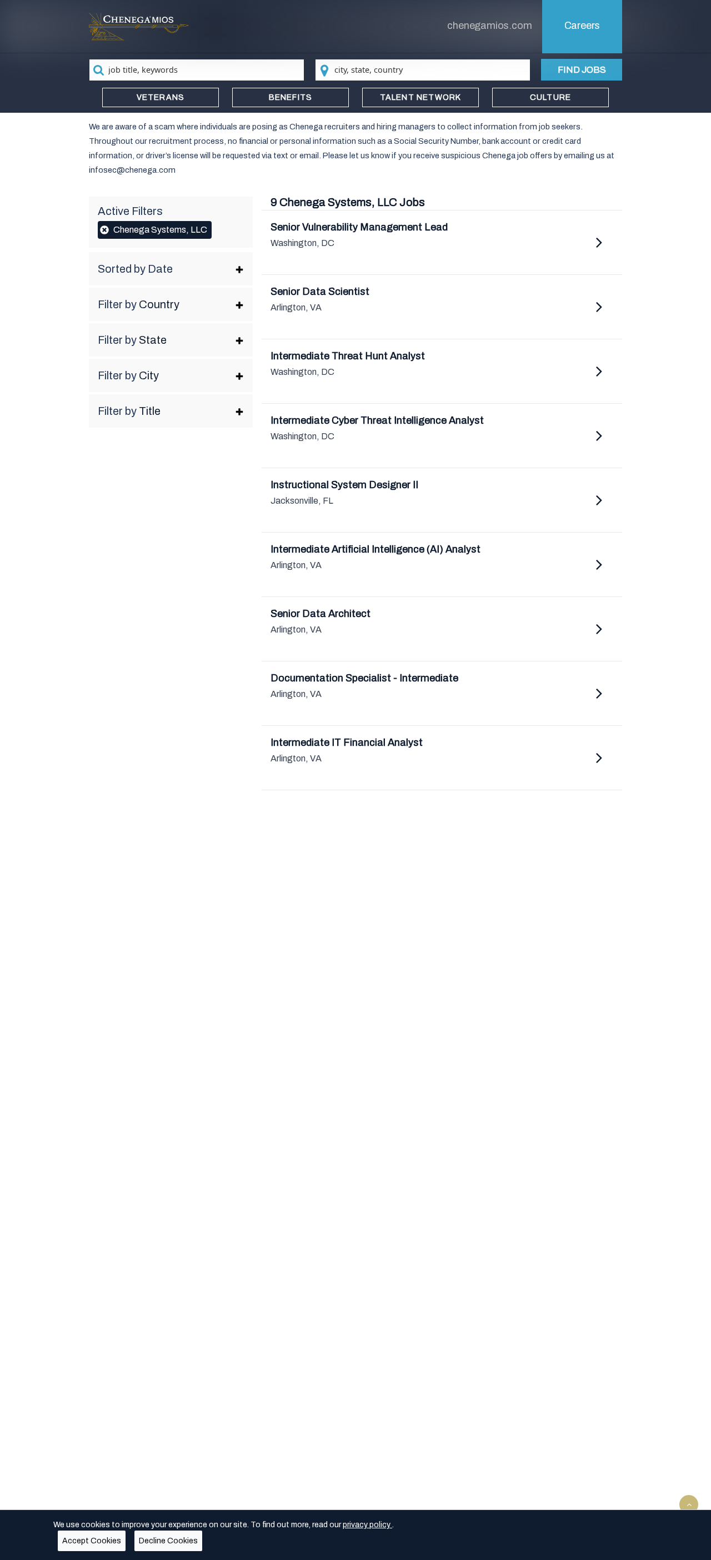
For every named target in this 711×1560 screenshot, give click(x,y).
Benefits (291, 97)
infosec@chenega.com (132, 169)
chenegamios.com (489, 25)
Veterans (161, 97)
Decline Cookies (168, 1541)
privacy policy (367, 1525)
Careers (582, 25)
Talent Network (421, 97)
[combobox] (196, 70)
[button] (171, 269)
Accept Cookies (91, 1541)
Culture (550, 97)
